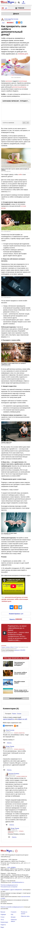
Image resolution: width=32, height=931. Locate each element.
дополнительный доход (19, 87)
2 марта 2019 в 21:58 (13, 831)
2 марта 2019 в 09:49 (10, 776)
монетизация (23, 599)
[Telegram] (21, 22)
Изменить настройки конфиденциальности (12, 907)
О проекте (13, 912)
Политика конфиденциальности (9, 885)
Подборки (3, 914)
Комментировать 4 (16, 613)
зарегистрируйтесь (8, 719)
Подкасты (3, 924)
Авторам (13, 917)
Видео (2, 927)
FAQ (12, 914)
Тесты (2, 919)
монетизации (23, 81)
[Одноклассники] (19, 22)
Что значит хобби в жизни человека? (20, 673)
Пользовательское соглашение (9, 886)
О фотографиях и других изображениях (11, 889)
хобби (20, 174)
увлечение (9, 81)
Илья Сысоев (10, 730)
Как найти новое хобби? (19, 682)
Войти (23, 3)
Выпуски (3, 912)
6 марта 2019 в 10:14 (8, 732)
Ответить (9, 742)
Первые (14, 713)
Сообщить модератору (19, 732)
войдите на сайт (22, 719)
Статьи (2, 917)
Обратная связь (25, 916)
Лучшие (19, 713)
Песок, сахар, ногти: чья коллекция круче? (21, 690)
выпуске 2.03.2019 (20, 650)
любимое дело (6, 601)
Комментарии (4, 922)
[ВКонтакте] (17, 22)
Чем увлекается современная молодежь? (19, 664)
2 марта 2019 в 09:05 (8, 749)
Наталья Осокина (13, 773)
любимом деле (23, 54)
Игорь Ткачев (10, 746)
